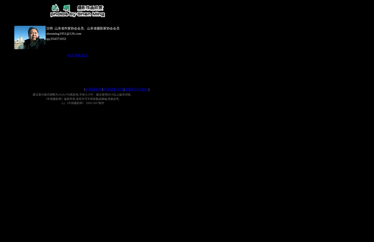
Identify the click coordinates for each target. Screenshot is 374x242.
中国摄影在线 (113, 89)
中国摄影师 (93, 89)
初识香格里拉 (77, 55)
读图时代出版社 (136, 89)
